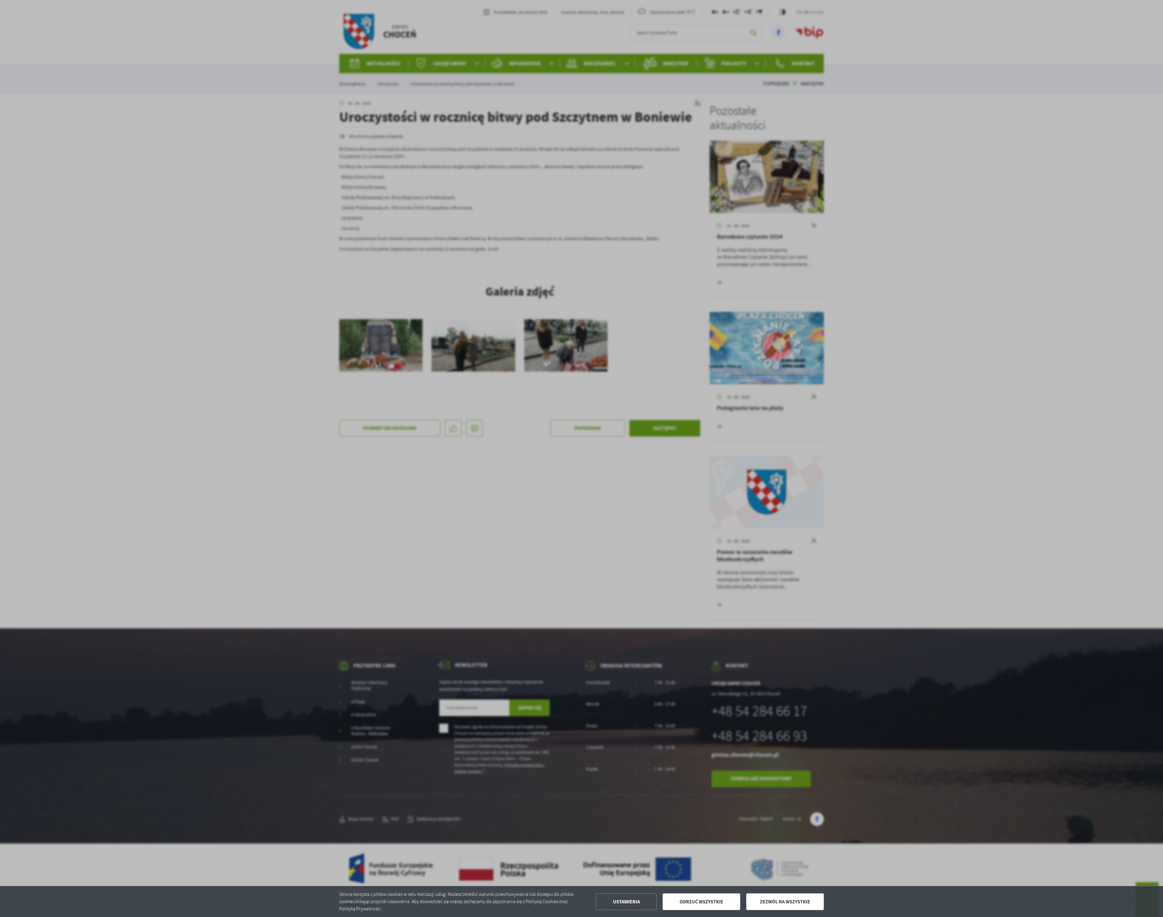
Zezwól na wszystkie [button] (785, 902)
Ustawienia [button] (626, 902)
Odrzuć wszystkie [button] (701, 902)
